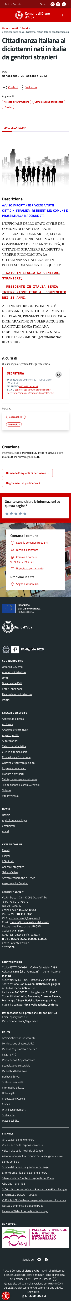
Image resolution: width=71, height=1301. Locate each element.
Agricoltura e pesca (13, 719)
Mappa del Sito (10, 1120)
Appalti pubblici (10, 735)
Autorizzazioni (10, 741)
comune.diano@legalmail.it (24, 918)
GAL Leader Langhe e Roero (18, 1139)
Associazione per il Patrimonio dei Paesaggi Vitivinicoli (32, 1156)
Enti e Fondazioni (12, 689)
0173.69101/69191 (18, 901)
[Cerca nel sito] (62, 15)
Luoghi (6, 856)
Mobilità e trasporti (13, 774)
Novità (15, 28)
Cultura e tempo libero (14, 752)
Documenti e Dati (12, 683)
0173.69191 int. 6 (28, 386)
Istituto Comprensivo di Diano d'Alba (22, 1206)
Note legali (8, 1093)
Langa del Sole (10, 1161)
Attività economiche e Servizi (18, 878)
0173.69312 (14, 906)
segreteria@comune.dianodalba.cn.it (33, 390)
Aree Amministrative (14, 672)
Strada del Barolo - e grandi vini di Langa (25, 1167)
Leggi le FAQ (9, 1054)
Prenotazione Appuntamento (18, 1060)
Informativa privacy (13, 1087)
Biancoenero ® (25, 1288)
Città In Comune (42, 1279)
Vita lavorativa (10, 796)
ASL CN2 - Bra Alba (13, 1184)
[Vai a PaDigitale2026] (23, 649)
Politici (5, 700)
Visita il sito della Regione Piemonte (22, 1145)
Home (5, 28)
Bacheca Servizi (11, 1076)
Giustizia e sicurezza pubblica (18, 763)
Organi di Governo (12, 667)
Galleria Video (10, 872)
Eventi (5, 850)
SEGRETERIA (15, 373)
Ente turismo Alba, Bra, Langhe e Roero (24, 1172)
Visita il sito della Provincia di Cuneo (22, 1150)
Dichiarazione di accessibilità (18, 1043)
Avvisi (25, 28)
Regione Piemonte (13, 4)
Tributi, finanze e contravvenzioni (20, 785)
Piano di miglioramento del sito (19, 1049)
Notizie (6, 815)
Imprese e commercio (14, 768)
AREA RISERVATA (35, 1296)
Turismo (6, 790)
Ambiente (7, 724)
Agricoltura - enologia (14, 820)
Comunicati (8, 826)
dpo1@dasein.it (19, 1017)
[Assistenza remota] (54, 1279)
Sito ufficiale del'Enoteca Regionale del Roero (28, 1178)
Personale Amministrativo (17, 694)
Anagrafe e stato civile (15, 730)
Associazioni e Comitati (15, 883)
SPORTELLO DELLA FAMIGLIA (19, 1195)
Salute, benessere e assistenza (19, 779)
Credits (6, 1104)
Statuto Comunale (12, 1082)
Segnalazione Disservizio (16, 1065)
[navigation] (7, 15)
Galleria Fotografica (13, 867)
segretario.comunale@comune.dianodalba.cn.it (30, 393)
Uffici (5, 678)
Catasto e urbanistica (14, 746)
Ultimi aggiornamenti (14, 1109)
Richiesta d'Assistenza (14, 1071)
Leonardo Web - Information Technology (25, 1211)
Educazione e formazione (16, 757)
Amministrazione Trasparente (19, 1038)
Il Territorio (8, 861)
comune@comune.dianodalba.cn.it (29, 922)
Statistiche (8, 1115)
